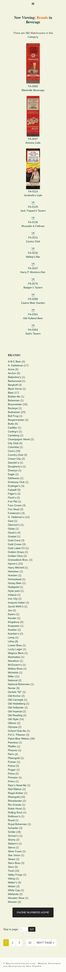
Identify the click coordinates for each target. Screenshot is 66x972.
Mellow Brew (15, 668)
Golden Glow (15, 555)
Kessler (12, 618)
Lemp (11, 637)
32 (30, 942)
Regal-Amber (15, 793)
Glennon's (14, 524)
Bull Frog (13, 415)
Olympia (12, 726)
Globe (11, 528)
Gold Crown (15, 544)
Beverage (33, 22)
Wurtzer (12, 901)
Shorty (11, 839)
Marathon (13, 660)
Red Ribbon (15, 789)
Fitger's (12, 493)
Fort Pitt (12, 501)
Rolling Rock (15, 812)
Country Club (15, 454)
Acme (11, 369)
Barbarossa (14, 380)
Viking (11, 878)
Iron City (13, 598)
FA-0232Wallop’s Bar (33, 254)
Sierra (11, 847)
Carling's (13, 431)
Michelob (13, 672)
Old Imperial (15, 711)
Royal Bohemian (17, 824)
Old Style (13, 719)
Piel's (11, 754)
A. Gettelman (15, 365)
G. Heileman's (16, 517)
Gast (10, 520)
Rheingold (14, 796)
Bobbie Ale (14, 396)
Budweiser (14, 412)
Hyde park (14, 590)
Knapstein (13, 625)
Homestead (14, 579)
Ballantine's (14, 377)
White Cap (14, 890)
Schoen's (13, 835)
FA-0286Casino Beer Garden (33, 300)
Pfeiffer (12, 746)
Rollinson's (14, 816)
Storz (11, 866)
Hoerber (12, 575)
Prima (11, 773)
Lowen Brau (15, 645)
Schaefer (13, 828)
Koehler (12, 629)
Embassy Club (16, 482)
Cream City (14, 458)
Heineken (13, 571)
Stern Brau (14, 862)
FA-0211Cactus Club (33, 239)
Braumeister (15, 404)
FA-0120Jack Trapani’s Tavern (33, 208)
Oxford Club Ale (17, 730)
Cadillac (12, 427)
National (12, 680)
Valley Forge (15, 874)
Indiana (12, 594)
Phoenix (12, 750)
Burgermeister (16, 419)
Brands (42, 17)
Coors (11, 450)
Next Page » (45, 942)
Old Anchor (14, 695)
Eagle (11, 474)
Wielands (13, 894)
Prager (12, 769)
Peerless (13, 742)
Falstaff (12, 489)
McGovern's (15, 664)
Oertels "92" (15, 691)
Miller (11, 676)
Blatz (11, 392)
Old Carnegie (15, 699)
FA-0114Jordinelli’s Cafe (33, 193)
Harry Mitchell (16, 567)
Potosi (11, 765)
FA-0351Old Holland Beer (33, 316)
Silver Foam (15, 851)
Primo (11, 781)
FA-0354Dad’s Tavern (33, 331)
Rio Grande (14, 804)
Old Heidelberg (16, 703)
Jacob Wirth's (15, 606)
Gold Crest (14, 540)
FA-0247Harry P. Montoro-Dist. (33, 270)
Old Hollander (16, 707)
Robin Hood (15, 808)
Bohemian (14, 400)
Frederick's (14, 513)
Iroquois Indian (16, 602)
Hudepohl (13, 586)
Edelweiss (13, 478)
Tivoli (11, 870)
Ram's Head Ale (17, 785)
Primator (13, 777)
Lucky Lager (15, 649)
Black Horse (15, 388)
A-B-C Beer (14, 361)
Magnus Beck (16, 653)
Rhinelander (15, 800)
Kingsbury (13, 621)
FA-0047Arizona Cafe (33, 140)
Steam (11, 859)
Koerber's (13, 633)
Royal (11, 820)
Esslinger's (14, 485)
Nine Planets (33, 966)
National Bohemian (19, 684)
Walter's (12, 882)
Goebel (12, 536)
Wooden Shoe (16, 897)
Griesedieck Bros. (18, 559)
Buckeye (13, 408)
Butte (11, 423)
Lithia (11, 641)
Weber (12, 886)
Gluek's (12, 532)
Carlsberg (13, 435)
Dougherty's (15, 466)
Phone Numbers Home (33, 912)
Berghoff (13, 384)
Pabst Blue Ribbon (18, 738)
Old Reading (15, 715)
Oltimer (12, 723)
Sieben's (13, 843)
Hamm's (12, 563)
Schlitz (11, 831)
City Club (13, 443)
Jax (10, 610)
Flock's (12, 497)
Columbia (13, 447)
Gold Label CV (16, 548)
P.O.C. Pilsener (16, 734)
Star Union (14, 855)
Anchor (12, 373)
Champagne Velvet (19, 439)
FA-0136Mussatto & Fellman (33, 224)
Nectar (12, 688)
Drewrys (12, 470)
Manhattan (14, 656)
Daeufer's (13, 462)
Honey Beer (15, 583)
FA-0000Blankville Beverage (33, 88)
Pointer (12, 761)
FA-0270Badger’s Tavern (33, 285)
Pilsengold (14, 758)
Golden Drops (16, 552)
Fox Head (13, 509)
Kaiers (11, 614)
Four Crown (15, 505)
